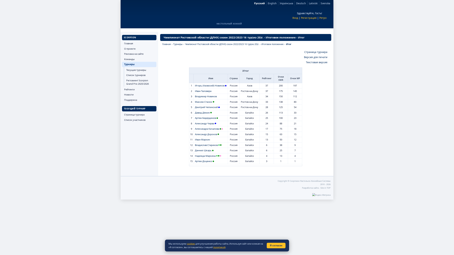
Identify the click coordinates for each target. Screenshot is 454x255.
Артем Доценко (203, 161)
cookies (191, 243)
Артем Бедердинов (205, 118)
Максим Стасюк (203, 101)
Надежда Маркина (205, 155)
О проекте (129, 48)
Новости (129, 94)
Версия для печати (315, 57)
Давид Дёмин (202, 112)
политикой (219, 247)
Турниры (129, 64)
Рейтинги (129, 89)
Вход (295, 17)
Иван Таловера (203, 91)
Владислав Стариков (206, 145)
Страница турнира (134, 114)
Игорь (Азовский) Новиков (210, 85)
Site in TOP (325, 187)
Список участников (134, 119)
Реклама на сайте (133, 53)
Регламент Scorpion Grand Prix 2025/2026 (137, 82)
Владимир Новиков (206, 96)
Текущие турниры (136, 70)
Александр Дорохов (206, 134)
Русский (259, 3)
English (272, 3)
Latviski (313, 3)
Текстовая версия (316, 62)
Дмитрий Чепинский (206, 107)
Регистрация (309, 17)
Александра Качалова (207, 128)
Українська (286, 3)
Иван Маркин (202, 139)
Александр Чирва (204, 123)
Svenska (325, 3)
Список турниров (135, 75)
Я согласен (276, 245)
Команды (129, 59)
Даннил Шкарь (203, 150)
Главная (128, 43)
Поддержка (130, 99)
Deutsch (301, 3)
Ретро (322, 17)
